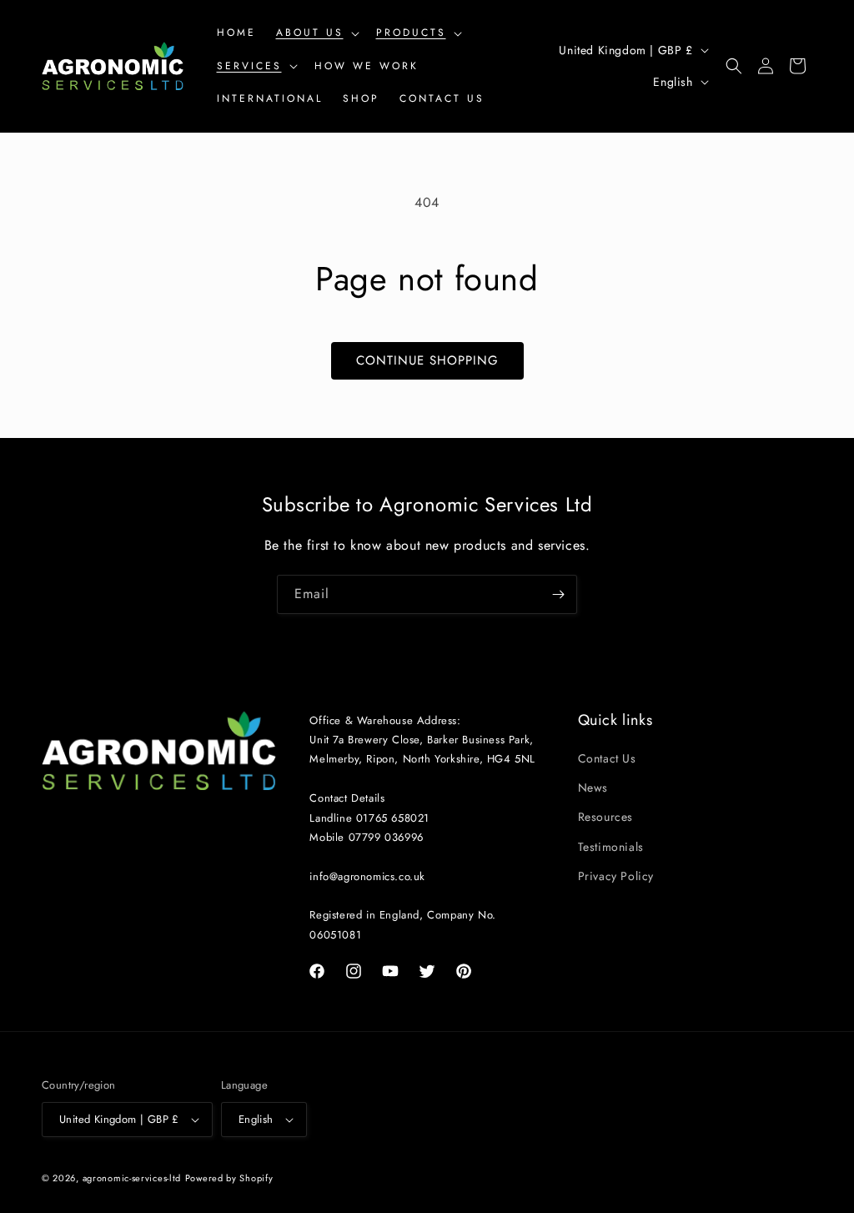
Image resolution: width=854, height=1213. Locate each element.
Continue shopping (427, 360)
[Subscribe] (558, 594)
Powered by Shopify (229, 1178)
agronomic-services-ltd (132, 1178)
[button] (316, 33)
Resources (605, 816)
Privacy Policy (616, 876)
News (593, 787)
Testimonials (611, 846)
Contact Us (607, 758)
